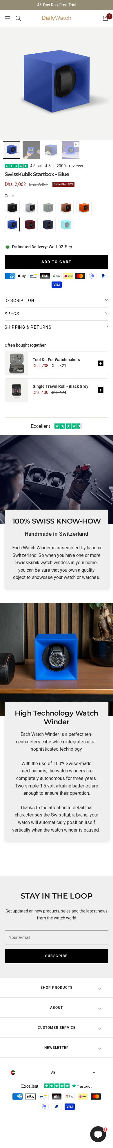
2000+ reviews (70, 166)
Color (9, 195)
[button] (12, 207)
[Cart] (105, 18)
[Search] (18, 18)
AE (53, 1073)
